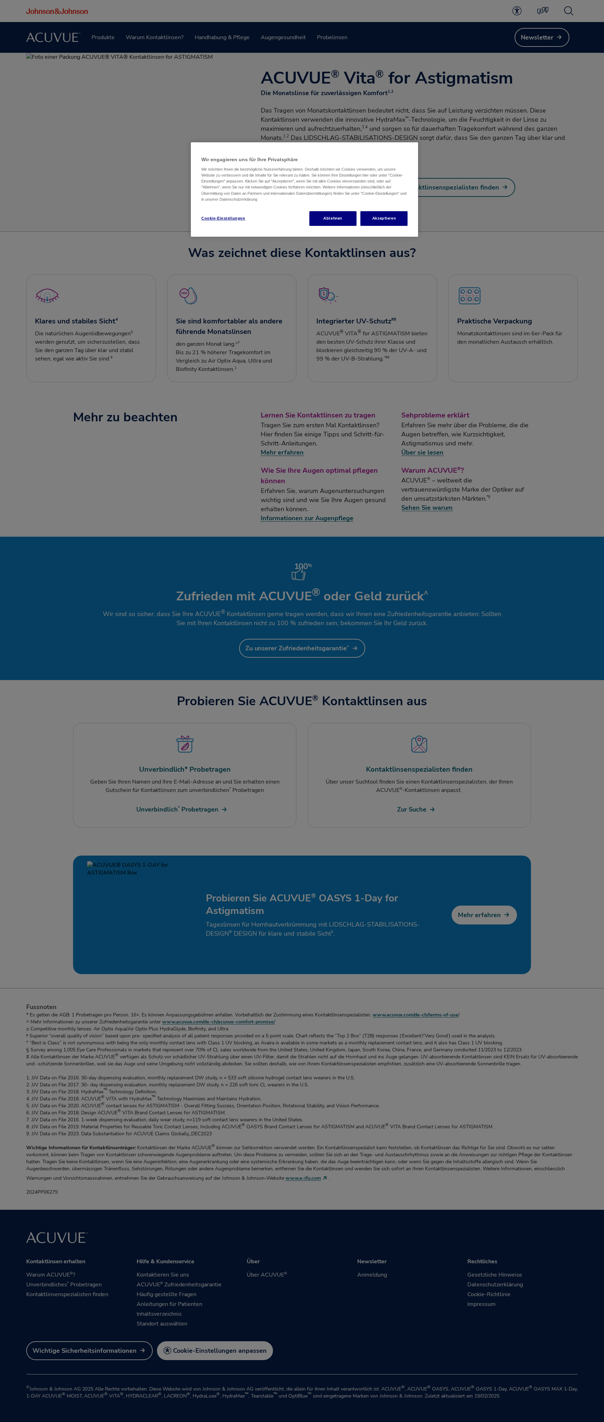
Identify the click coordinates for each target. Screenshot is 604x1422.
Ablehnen (332, 218)
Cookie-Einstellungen (223, 218)
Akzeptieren (384, 218)
